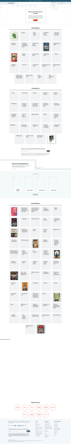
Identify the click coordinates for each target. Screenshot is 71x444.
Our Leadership (38, 424)
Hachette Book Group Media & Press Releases (39, 434)
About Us (34, 5)
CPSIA (55, 433)
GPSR (55, 435)
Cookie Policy (56, 425)
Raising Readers (47, 435)
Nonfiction (53, 407)
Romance (24, 414)
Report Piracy (56, 430)
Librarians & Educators (48, 425)
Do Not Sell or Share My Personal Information (57, 429)
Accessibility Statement (39, 432)
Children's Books (18, 407)
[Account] (59, 3)
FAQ (45, 432)
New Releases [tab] (35, 28)
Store (26, 5)
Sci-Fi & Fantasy (32, 414)
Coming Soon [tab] (35, 88)
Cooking (25, 407)
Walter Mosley (42, 190)
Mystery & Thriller (46, 407)
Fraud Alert (55, 432)
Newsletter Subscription (39, 427)
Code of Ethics (56, 427)
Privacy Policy (56, 424)
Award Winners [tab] (35, 203)
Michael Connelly (18, 190)
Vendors (46, 434)
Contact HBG (46, 431)
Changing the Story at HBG (39, 430)
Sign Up (28, 431)
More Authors (35, 194)
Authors (17, 5)
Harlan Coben (30, 190)
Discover (22, 5)
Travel (46, 414)
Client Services (47, 424)
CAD (54, 7)
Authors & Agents (47, 422)
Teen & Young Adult (39, 414)
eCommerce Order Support (48, 427)
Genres (13, 5)
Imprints (30, 5)
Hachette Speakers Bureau (48, 428)
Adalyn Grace (54, 190)
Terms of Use (56, 422)
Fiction (32, 407)
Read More (35, 20)
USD (54, 5)
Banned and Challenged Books (39, 429)
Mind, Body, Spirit (39, 407)
